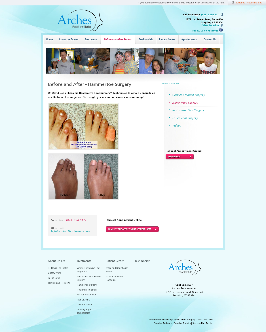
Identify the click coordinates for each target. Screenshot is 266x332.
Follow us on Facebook (205, 30)
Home (49, 39)
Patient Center (167, 39)
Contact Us (210, 39)
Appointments (189, 39)
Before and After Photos (118, 39)
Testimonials (146, 39)
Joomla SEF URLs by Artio (170, 83)
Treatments (91, 39)
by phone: (60, 220)
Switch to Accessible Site (248, 2)
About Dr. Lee (56, 261)
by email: (59, 227)
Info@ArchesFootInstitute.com (70, 231)
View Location (210, 25)
